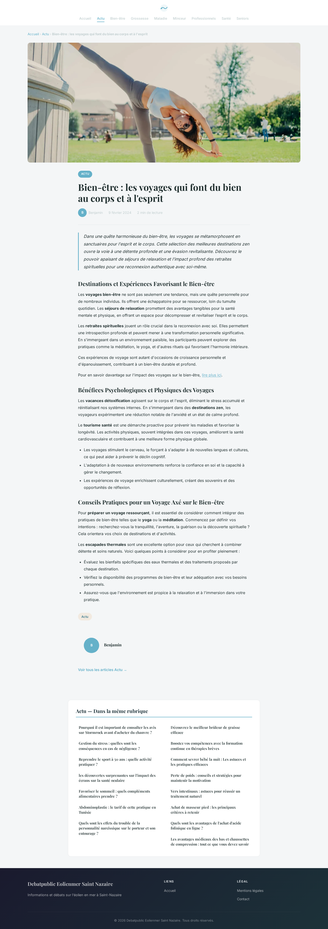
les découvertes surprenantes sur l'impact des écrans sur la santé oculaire (117, 778)
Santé (226, 18)
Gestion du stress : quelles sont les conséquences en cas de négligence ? (109, 746)
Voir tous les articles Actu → (102, 669)
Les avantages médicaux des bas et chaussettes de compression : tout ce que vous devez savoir (210, 842)
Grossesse (139, 18)
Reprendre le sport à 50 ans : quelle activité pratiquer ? (115, 762)
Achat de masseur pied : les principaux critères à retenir (203, 810)
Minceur (179, 18)
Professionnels (204, 18)
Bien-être (117, 18)
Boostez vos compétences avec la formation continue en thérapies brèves (207, 746)
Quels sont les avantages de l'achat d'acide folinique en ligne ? (206, 825)
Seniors (243, 18)
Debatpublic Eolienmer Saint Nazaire (70, 883)
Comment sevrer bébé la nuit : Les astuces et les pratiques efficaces (208, 762)
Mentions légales (250, 890)
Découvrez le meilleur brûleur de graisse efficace (205, 730)
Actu (100, 18)
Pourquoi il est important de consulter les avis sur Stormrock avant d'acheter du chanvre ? (117, 730)
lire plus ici (211, 375)
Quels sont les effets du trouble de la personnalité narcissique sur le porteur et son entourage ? (117, 828)
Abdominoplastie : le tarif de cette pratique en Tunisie (117, 810)
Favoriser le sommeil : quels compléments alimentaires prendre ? (114, 794)
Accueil (85, 18)
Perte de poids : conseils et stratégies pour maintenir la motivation (206, 778)
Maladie (160, 18)
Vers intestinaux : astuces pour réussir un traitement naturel (205, 794)
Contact (243, 899)
